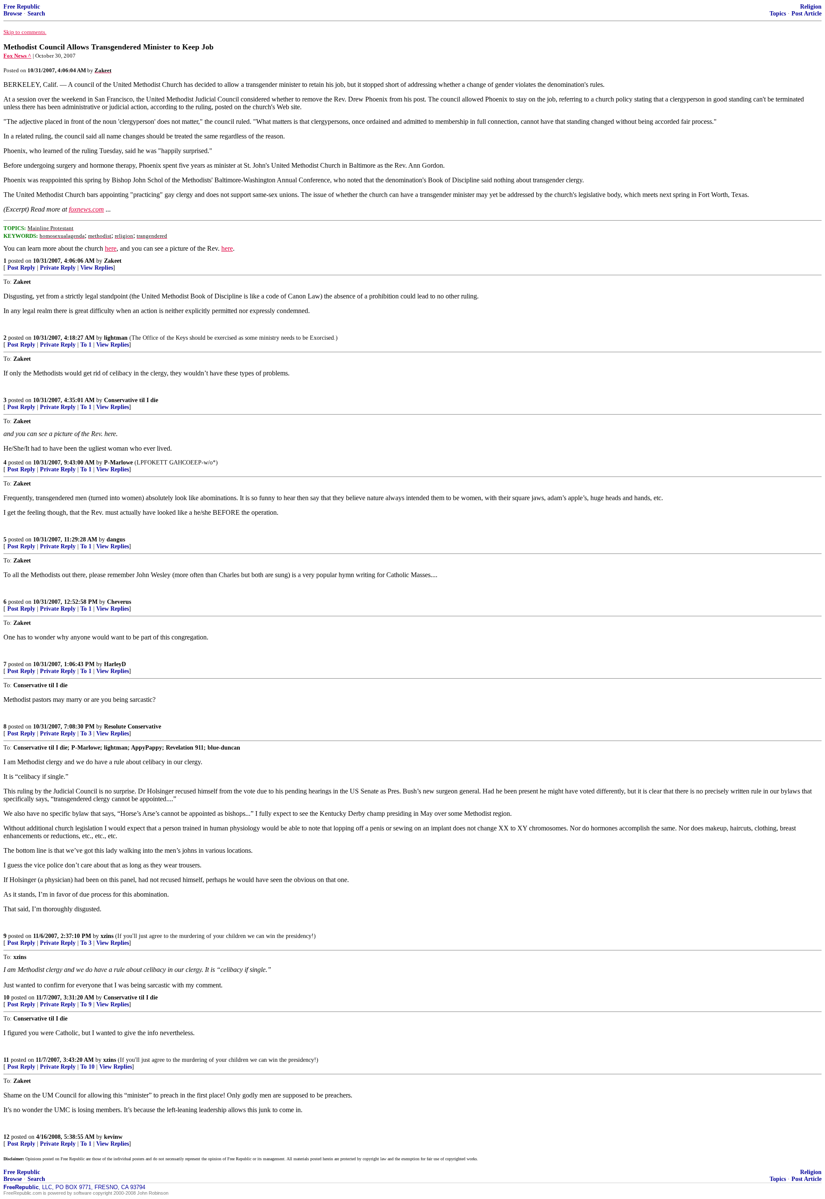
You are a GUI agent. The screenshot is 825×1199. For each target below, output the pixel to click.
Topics (778, 13)
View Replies (96, 267)
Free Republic (21, 6)
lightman (116, 338)
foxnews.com (86, 209)
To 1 (86, 344)
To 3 (86, 733)
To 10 (87, 1067)
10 (6, 997)
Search (36, 13)
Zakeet (113, 261)
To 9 (86, 1004)
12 (6, 1137)
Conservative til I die (131, 400)
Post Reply (21, 267)
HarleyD (115, 664)
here (110, 248)
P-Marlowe (118, 462)
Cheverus (119, 602)
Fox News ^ (17, 55)
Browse (12, 13)
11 (6, 1060)
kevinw (113, 1137)
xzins (107, 936)
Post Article (806, 13)
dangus (116, 539)
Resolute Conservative (132, 726)
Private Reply (58, 267)
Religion (811, 6)
